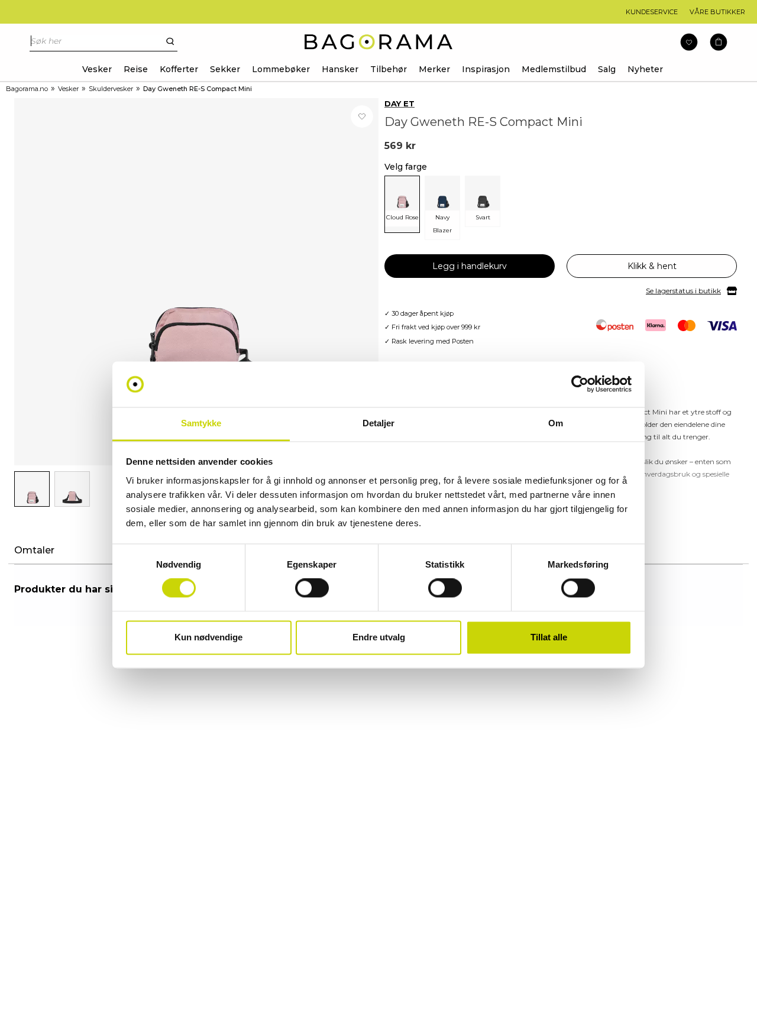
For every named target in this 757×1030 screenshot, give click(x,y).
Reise (136, 69)
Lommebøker (281, 69)
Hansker (340, 69)
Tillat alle (548, 637)
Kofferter (179, 69)
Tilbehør (388, 69)
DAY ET (399, 103)
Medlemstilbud (554, 69)
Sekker (225, 69)
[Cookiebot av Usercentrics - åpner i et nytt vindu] (580, 384)
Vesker (97, 69)
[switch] (312, 588)
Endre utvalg (378, 637)
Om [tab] (555, 423)
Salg (607, 69)
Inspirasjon (486, 69)
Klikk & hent (652, 266)
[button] (718, 42)
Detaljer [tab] (379, 423)
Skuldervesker (111, 89)
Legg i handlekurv (469, 266)
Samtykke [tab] (201, 423)
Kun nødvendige (208, 637)
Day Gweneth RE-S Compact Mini (197, 89)
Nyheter (645, 69)
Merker (434, 69)
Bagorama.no (27, 89)
